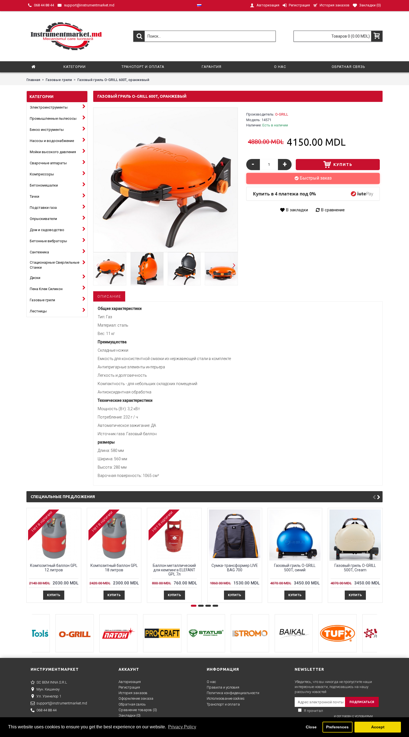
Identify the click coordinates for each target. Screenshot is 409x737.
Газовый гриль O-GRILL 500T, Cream (355, 567)
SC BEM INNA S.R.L (51, 682)
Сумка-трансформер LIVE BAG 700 (234, 567)
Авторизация (130, 682)
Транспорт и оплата (223, 704)
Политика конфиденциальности (233, 693)
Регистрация (129, 687)
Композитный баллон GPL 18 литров (114, 567)
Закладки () (130, 715)
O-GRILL (281, 114)
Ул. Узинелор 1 (48, 696)
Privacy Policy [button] (182, 726)
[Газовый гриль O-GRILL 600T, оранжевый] (165, 179)
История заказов (133, 693)
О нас (211, 682)
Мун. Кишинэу (48, 689)
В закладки (297, 209)
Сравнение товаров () (138, 710)
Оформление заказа (136, 698)
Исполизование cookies (226, 698)
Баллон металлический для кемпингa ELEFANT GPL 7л (174, 569)
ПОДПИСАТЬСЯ (361, 702)
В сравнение (333, 209)
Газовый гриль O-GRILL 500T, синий (295, 567)
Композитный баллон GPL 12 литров (53, 567)
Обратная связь (132, 704)
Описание (109, 296)
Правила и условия (223, 687)
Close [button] (311, 727)
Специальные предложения (63, 496)
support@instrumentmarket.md (61, 703)
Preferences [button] (337, 727)
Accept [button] (378, 727)
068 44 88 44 (46, 710)
